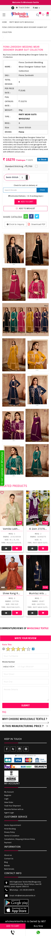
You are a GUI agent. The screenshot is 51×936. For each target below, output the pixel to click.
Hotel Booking (10, 829)
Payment (7, 842)
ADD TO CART (12, 926)
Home (4, 22)
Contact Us (8, 859)
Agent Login (9, 813)
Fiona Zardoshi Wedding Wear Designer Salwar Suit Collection (24, 30)
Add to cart (26, 201)
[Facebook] (31, 216)
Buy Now (38, 926)
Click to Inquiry (16, 224)
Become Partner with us (13, 809)
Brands (7, 865)
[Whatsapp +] (26, 216)
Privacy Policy (9, 832)
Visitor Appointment (12, 825)
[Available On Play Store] (12, 8)
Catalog (6, 548)
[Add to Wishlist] (2, 492)
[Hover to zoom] (25, 249)
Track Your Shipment (12, 806)
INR (36, 8)
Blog (6, 862)
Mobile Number (8, 662)
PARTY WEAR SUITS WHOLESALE (21, 22)
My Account (9, 792)
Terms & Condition (11, 836)
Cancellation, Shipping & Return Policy (19, 839)
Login (6, 799)
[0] (42, 15)
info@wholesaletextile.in (25, 895)
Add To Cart (17, 548)
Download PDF (38, 224)
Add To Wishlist (26, 208)
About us (8, 855)
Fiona (21, 132)
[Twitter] (37, 216)
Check (42, 190)
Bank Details (9, 869)
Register (7, 795)
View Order (8, 802)
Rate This (7, 645)
